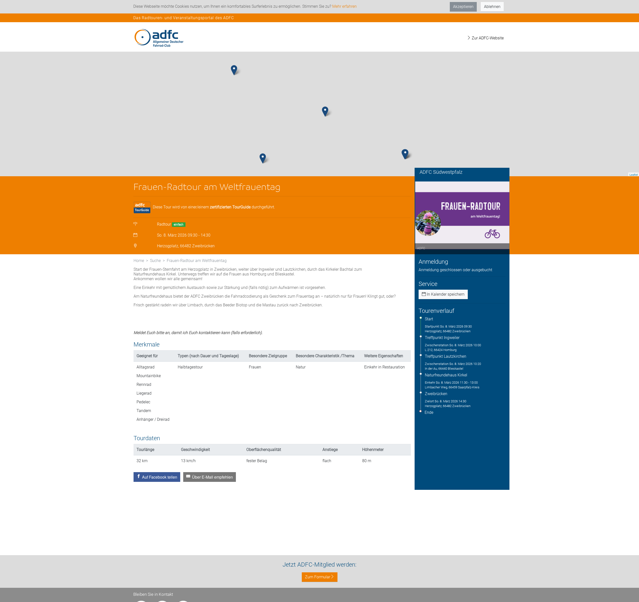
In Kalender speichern (445, 294)
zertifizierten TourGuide (230, 207)
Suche (155, 260)
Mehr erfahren (344, 6)
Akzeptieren (463, 6)
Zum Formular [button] (317, 577)
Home (139, 260)
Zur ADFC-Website (487, 38)
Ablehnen (492, 6)
